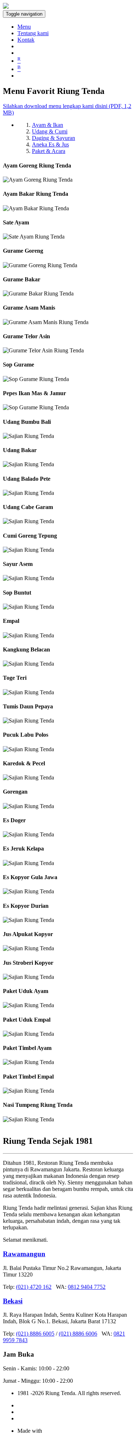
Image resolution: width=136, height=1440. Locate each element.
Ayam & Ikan (47, 125)
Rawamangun (24, 1254)
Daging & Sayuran (53, 138)
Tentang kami (33, 33)
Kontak (25, 40)
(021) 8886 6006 (78, 1334)
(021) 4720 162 (33, 1287)
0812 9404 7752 (87, 1287)
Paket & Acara (48, 151)
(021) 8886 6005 (35, 1334)
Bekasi (12, 1301)
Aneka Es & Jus (50, 144)
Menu (24, 27)
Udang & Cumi (49, 131)
